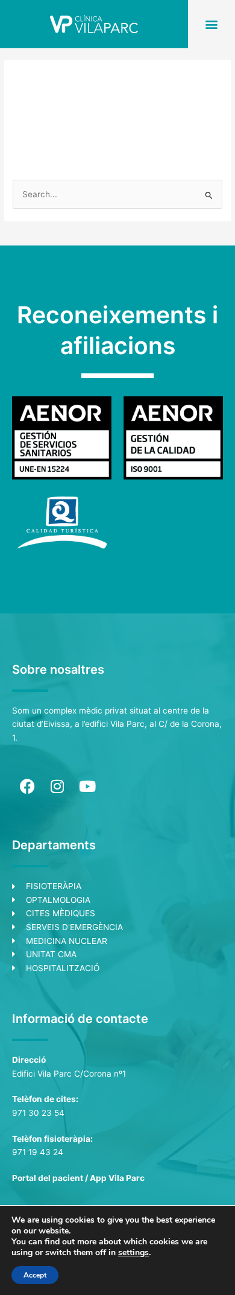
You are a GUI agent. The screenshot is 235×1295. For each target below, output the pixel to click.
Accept (35, 1275)
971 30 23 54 (38, 1113)
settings (133, 1252)
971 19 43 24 (37, 1152)
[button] (212, 24)
